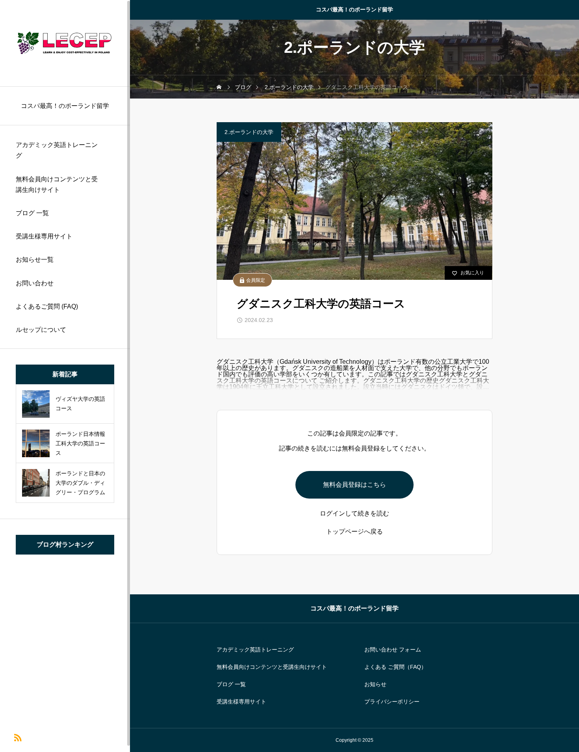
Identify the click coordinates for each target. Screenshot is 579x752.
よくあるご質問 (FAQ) (47, 306)
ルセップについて (41, 329)
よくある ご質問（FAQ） (395, 667)
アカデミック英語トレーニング (57, 150)
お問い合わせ (35, 283)
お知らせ (375, 684)
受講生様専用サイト (44, 236)
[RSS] (17, 736)
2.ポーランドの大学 (249, 132)
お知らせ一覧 (35, 259)
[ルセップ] (65, 43)
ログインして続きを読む (354, 513)
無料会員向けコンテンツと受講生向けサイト (57, 184)
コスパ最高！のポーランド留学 (354, 9)
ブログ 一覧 (32, 213)
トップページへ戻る (354, 532)
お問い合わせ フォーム (392, 649)
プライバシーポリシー (391, 701)
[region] (65, 376)
